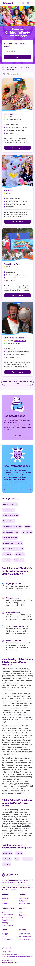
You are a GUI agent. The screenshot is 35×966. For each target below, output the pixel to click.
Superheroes (18, 560)
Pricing (4, 936)
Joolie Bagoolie (10, 114)
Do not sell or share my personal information (17, 956)
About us (5, 898)
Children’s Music (8, 521)
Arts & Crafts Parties (10, 504)
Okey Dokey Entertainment (15, 338)
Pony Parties (19, 554)
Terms (4, 952)
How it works (24, 898)
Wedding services (25, 939)
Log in (21, 918)
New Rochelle (7, 853)
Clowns (27, 526)
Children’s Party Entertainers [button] (17, 34)
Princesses (6, 560)
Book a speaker (8, 917)
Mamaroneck (27, 859)
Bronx (17, 859)
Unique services (25, 936)
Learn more (17, 488)
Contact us (23, 915)
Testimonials (6, 939)
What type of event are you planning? (15, 45)
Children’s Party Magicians (12, 526)
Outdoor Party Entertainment (13, 549)
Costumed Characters (10, 532)
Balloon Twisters (8, 510)
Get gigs (5, 934)
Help (20, 912)
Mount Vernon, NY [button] (18, 29)
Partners (5, 904)
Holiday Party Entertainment (12, 543)
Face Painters (27, 532)
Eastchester (7, 859)
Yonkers (19, 853)
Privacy (10, 952)
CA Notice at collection (10, 954)
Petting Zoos (7, 554)
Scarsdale (6, 864)
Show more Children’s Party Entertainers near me (17, 382)
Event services (24, 934)
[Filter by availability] (19, 74)
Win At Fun (8, 190)
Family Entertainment (10, 537)
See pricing (17, 435)
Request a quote (25, 904)
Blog (3, 901)
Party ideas (23, 901)
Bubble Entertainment (10, 515)
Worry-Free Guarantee (13, 477)
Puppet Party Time (12, 264)
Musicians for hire (9, 920)
